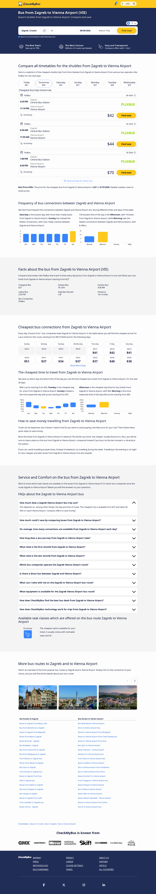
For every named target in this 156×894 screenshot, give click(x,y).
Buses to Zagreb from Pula (31, 776)
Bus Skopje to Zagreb (28, 793)
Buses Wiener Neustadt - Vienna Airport (94, 798)
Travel (69, 869)
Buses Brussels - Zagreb (29, 741)
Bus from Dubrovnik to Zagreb (32, 750)
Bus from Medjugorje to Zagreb (33, 754)
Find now (126, 115)
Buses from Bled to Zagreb (31, 736)
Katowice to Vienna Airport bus (91, 754)
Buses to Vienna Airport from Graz (92, 741)
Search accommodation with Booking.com (37, 37)
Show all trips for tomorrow (79, 181)
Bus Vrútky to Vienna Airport (90, 789)
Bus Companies (40, 869)
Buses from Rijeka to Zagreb (31, 785)
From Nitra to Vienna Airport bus (91, 758)
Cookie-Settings (74, 865)
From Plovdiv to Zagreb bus (31, 772)
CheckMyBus (23, 824)
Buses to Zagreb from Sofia (31, 798)
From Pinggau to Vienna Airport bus (93, 780)
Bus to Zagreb (51, 824)
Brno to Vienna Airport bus (89, 728)
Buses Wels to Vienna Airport (90, 793)
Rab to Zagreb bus (27, 780)
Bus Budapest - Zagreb (29, 745)
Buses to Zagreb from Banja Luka (33, 723)
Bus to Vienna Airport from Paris (91, 772)
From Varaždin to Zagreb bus (32, 802)
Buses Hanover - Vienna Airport (91, 750)
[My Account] (115, 3)
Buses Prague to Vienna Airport (91, 785)
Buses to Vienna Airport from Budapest (94, 732)
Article (103, 865)
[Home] (29, 4)
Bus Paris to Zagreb (28, 767)
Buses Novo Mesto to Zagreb (31, 763)
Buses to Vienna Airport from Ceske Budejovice (97, 736)
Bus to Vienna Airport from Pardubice (93, 767)
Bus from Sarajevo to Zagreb (31, 789)
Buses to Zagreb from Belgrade (32, 732)
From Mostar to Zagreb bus (31, 758)
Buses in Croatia (37, 824)
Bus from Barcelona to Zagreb (32, 728)
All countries (106, 869)
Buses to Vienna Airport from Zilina (92, 802)
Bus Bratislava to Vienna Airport (91, 723)
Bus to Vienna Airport (67, 824)
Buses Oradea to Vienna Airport (91, 763)
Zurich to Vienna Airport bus (90, 807)
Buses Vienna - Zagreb (29, 807)
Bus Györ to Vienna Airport (89, 745)
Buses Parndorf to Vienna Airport (92, 776)
